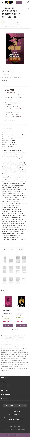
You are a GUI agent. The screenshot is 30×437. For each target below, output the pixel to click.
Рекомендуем (5, 290)
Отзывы (20, 249)
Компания (4, 390)
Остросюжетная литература (16, 136)
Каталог (4, 377)
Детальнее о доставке (11, 120)
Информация (6, 394)
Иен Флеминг (12, 131)
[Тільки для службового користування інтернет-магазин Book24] (15, 48)
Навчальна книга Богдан (19, 134)
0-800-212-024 (15, 411)
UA (20, 2)
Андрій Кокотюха (20, 313)
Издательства (6, 386)
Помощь (4, 398)
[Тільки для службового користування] (4, 259)
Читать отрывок (8, 249)
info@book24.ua (16, 414)
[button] (12, 329)
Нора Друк (18, 315)
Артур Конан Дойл (7, 313)
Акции (3, 382)
